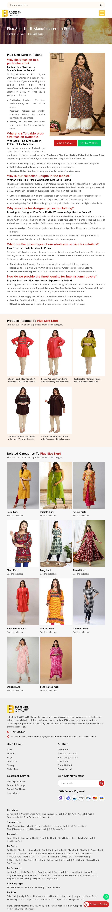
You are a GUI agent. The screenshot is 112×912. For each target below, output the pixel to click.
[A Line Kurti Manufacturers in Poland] (89, 485)
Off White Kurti (14, 860)
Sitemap (10, 765)
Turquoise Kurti (81, 856)
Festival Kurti (13, 872)
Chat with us (91, 143)
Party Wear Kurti (28, 872)
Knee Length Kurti (16, 628)
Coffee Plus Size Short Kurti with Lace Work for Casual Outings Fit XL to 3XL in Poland (21, 437)
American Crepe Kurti (67, 753)
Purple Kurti (47, 850)
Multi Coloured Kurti (44, 853)
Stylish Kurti (52, 878)
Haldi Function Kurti (87, 875)
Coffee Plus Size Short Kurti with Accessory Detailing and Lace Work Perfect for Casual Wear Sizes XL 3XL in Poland (55, 437)
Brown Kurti (12, 853)
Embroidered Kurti (29, 838)
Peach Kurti (53, 856)
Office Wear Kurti (31, 875)
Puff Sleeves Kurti (57, 829)
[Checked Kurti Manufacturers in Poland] (89, 602)
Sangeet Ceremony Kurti (18, 878)
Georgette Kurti (65, 769)
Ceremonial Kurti (74, 872)
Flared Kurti (79, 570)
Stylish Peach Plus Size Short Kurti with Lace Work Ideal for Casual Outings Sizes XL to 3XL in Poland (23, 380)
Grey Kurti (87, 853)
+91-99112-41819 (18, 732)
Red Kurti (11, 850)
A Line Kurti (79, 512)
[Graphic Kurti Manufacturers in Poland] (56, 602)
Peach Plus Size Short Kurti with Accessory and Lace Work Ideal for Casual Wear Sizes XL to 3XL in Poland (55, 380)
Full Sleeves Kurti (60, 826)
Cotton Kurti (63, 749)
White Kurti (61, 853)
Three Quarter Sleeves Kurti (20, 826)
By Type (20, 34)
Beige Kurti (39, 860)
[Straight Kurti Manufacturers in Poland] (56, 485)
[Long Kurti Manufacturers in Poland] (56, 543)
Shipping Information (16, 781)
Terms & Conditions (16, 789)
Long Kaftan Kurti (49, 687)
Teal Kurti (41, 856)
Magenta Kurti (26, 853)
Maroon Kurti (74, 853)
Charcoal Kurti (92, 860)
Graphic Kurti (47, 628)
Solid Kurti (12, 512)
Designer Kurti (38, 878)
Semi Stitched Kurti (33, 887)
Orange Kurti (97, 850)
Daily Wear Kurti (14, 875)
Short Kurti (12, 570)
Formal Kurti (89, 872)
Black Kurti (73, 850)
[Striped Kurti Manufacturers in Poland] (23, 660)
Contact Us (12, 761)
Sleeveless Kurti (42, 826)
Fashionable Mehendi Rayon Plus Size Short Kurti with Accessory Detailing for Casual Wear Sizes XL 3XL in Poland (88, 380)
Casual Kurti (59, 872)
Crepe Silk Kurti (65, 765)
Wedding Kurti (44, 872)
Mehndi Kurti (29, 856)
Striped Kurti (13, 687)
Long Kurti (45, 570)
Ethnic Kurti (46, 875)
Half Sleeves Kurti (78, 826)
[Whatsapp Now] (106, 897)
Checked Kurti (80, 628)
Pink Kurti (84, 850)
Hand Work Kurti (14, 841)
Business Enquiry (98, 904)
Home (10, 34)
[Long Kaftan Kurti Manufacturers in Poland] (56, 660)
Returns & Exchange (16, 785)
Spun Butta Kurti (31, 817)
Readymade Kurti (15, 887)
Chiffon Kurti (63, 761)
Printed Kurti (13, 838)
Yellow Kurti (60, 850)
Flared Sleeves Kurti (16, 829)
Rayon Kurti (46, 817)
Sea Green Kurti (14, 863)
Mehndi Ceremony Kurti (65, 875)
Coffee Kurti (66, 856)
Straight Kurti (47, 512)
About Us (11, 753)
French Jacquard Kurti (68, 757)
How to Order (13, 793)
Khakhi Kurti (78, 860)
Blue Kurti (22, 850)
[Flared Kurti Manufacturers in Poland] (89, 543)
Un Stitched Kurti (53, 887)
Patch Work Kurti (85, 838)
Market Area (12, 769)
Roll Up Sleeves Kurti (36, 829)
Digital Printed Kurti (67, 838)
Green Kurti (34, 850)
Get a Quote (67, 143)
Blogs (9, 757)
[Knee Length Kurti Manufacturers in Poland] (23, 602)
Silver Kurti (65, 860)
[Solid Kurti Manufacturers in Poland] (23, 485)
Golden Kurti (52, 860)
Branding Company (26, 909)
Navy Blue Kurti (14, 856)
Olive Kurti (27, 860)
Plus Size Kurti (39, 896)
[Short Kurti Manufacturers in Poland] (23, 543)
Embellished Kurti (48, 838)
